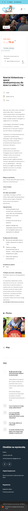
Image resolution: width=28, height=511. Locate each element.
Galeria (7, 27)
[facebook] (2, 2)
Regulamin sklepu (7, 489)
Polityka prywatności (8, 492)
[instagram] (4, 2)
